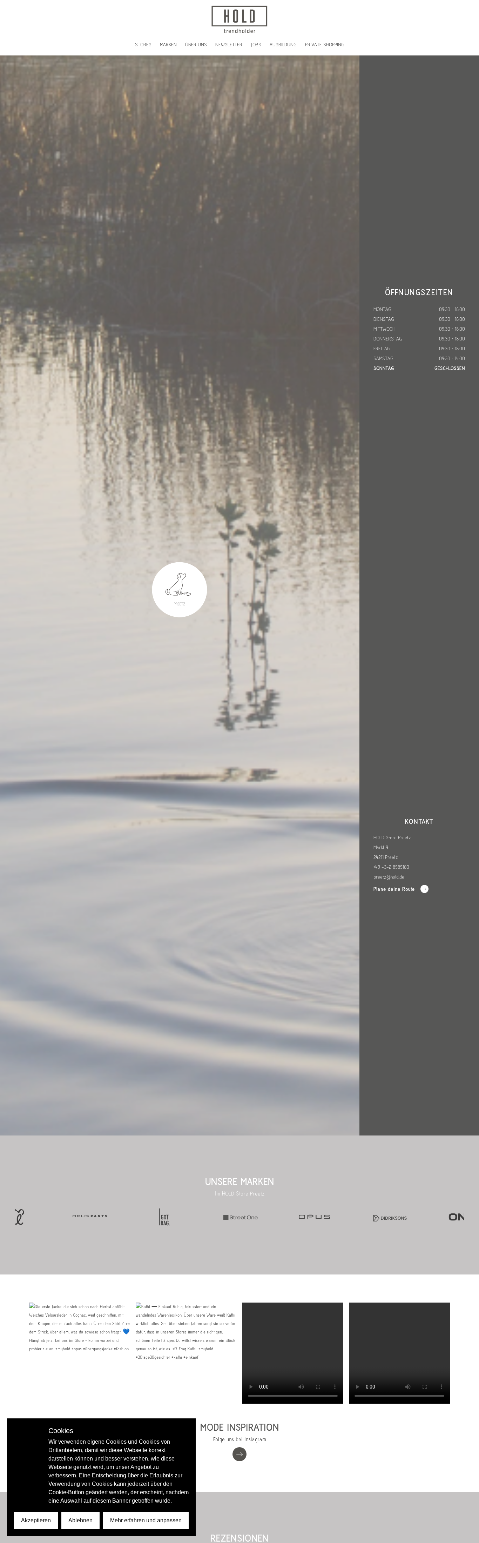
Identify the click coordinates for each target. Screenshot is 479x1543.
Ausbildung (283, 44)
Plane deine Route (394, 889)
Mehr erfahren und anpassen (146, 1520)
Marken (168, 44)
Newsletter (228, 44)
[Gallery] (239, 1217)
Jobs (256, 44)
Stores (143, 44)
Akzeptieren (36, 1520)
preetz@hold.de (388, 877)
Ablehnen (80, 1520)
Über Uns (196, 44)
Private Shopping (324, 44)
